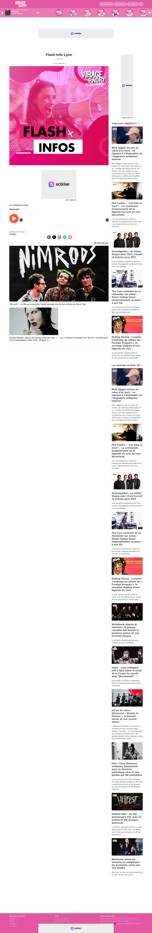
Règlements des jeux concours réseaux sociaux (118, 919)
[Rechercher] (141, 4)
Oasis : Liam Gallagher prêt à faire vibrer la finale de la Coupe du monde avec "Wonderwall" (127, 672)
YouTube (12, 926)
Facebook (13, 919)
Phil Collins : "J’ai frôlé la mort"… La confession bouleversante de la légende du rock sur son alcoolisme (127, 209)
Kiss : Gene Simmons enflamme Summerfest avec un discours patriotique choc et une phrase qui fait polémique (127, 769)
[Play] (3, 13)
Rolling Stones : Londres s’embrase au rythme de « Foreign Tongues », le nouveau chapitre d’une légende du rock (127, 343)
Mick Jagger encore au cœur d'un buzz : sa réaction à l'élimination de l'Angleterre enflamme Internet (127, 153)
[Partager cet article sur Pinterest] (59, 238)
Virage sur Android (62, 921)
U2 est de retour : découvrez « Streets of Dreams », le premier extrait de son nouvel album (125, 716)
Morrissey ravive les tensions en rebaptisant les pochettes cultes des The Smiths (126, 863)
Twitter (12, 921)
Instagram (13, 923)
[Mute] (37, 12)
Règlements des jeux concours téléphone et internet (120, 923)
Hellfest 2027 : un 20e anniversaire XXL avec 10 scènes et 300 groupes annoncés (126, 818)
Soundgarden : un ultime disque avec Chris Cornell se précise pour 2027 (127, 254)
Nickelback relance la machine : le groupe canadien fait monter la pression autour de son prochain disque (125, 630)
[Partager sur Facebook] (48, 238)
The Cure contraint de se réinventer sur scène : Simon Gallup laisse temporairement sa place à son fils (126, 297)
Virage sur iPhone (62, 919)
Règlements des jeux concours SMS (114, 921)
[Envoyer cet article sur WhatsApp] (64, 238)
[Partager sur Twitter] (53, 238)
